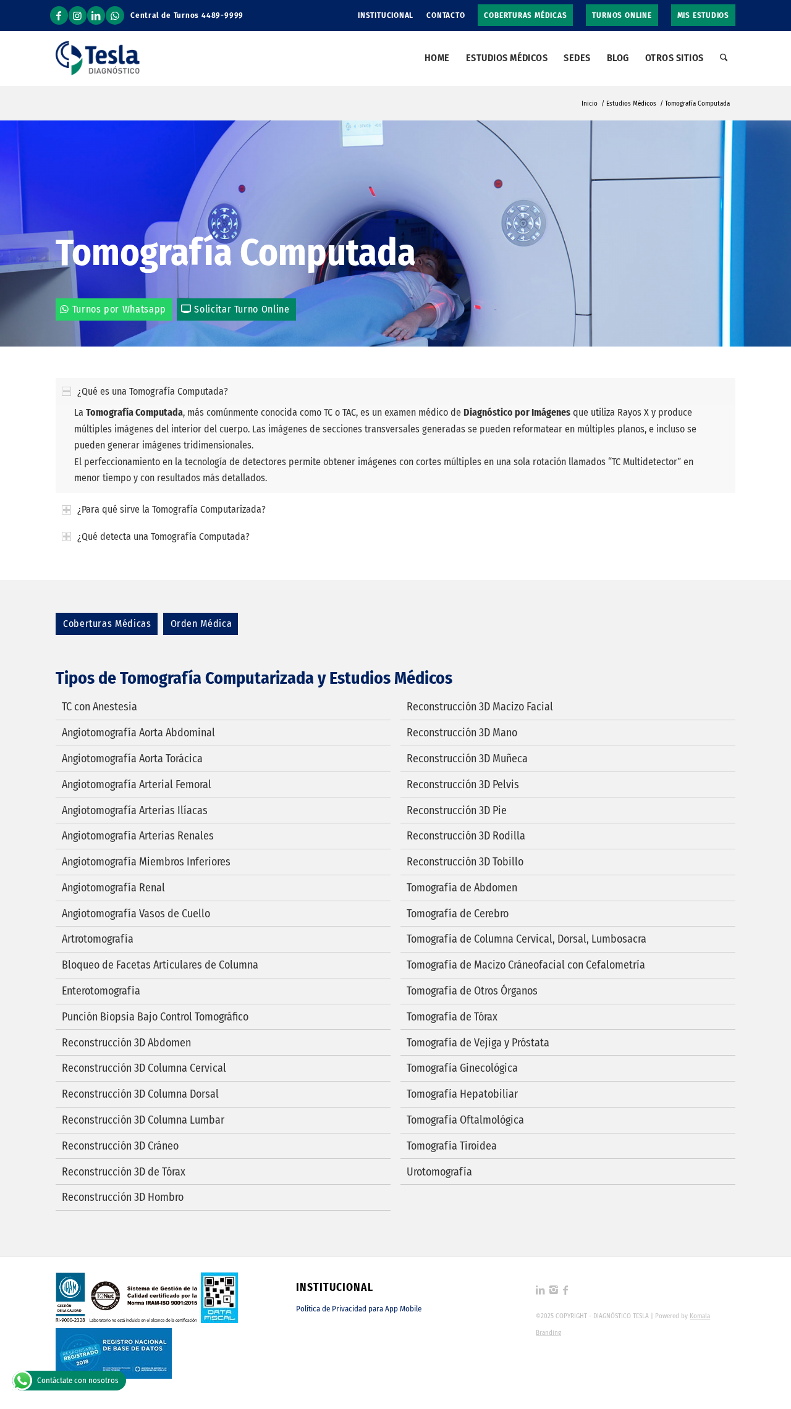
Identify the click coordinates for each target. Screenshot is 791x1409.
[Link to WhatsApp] (115, 15)
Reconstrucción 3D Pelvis (463, 784)
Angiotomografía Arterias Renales (138, 836)
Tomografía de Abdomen (462, 887)
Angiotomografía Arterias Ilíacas (135, 810)
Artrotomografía (97, 939)
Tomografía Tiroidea (452, 1146)
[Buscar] (724, 58)
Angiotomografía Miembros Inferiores (146, 862)
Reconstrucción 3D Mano (462, 732)
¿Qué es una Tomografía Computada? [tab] (152, 391)
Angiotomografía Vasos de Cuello (136, 913)
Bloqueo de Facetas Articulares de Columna (160, 965)
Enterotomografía (101, 991)
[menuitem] (386, 15)
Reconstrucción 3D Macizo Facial (480, 706)
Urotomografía (439, 1172)
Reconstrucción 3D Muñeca (467, 758)
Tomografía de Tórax (452, 1017)
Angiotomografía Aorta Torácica (132, 758)
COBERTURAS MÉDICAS (525, 15)
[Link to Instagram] (78, 15)
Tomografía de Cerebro (458, 913)
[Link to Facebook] (59, 15)
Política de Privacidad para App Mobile (358, 1308)
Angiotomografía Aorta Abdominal (138, 732)
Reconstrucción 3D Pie (457, 810)
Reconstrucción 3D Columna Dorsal (140, 1094)
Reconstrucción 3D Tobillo (465, 862)
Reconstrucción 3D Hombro (123, 1197)
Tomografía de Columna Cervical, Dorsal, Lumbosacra (526, 939)
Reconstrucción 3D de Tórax (123, 1172)
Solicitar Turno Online (241, 309)
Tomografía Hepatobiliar (462, 1094)
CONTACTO (445, 15)
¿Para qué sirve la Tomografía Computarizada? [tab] (171, 509)
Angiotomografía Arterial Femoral (136, 784)
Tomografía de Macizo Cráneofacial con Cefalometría (526, 965)
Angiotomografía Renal (113, 887)
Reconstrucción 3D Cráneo (120, 1146)
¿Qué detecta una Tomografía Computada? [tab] (163, 536)
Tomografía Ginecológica (462, 1068)
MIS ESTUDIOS (703, 15)
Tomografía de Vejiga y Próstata (478, 1042)
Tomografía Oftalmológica (465, 1120)
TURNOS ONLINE (621, 15)
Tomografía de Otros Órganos (472, 991)
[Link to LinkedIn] (96, 15)
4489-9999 (222, 15)
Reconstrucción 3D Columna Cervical (144, 1068)
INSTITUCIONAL (385, 15)
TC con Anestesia (99, 706)
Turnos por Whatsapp (119, 309)
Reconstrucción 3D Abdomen (126, 1042)
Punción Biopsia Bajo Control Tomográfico (155, 1017)
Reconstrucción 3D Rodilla (466, 836)
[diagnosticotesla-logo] (98, 58)
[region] (395, 449)
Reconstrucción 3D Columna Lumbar (143, 1120)
